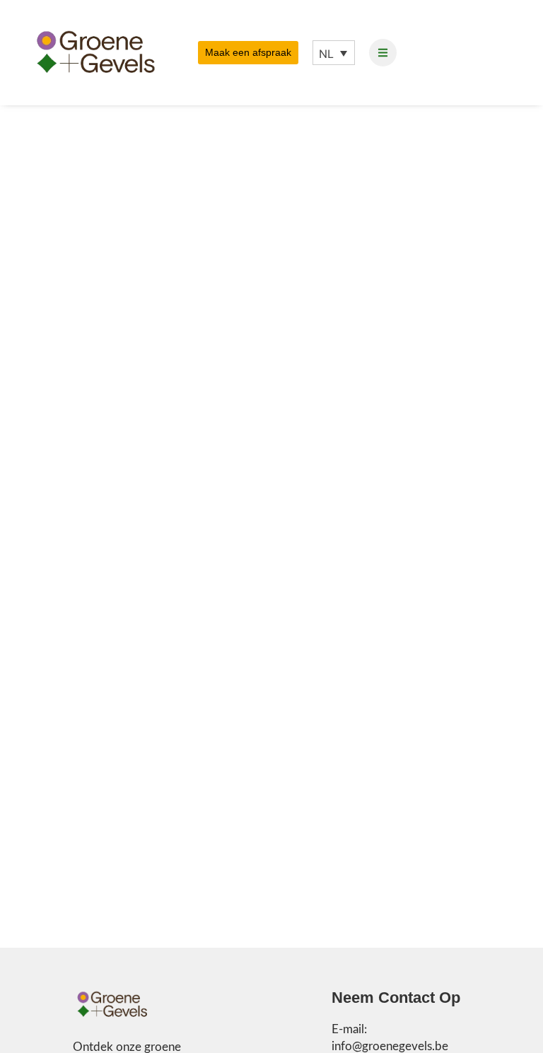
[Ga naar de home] (112, 1004)
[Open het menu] (383, 52)
